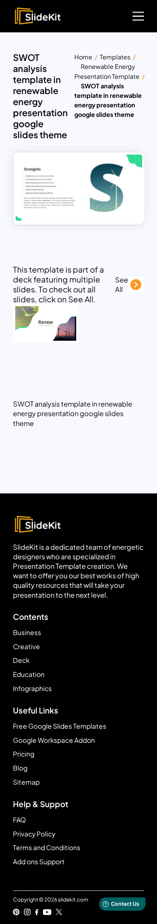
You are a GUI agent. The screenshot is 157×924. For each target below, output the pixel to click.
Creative (26, 646)
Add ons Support (39, 861)
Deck (21, 660)
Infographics (32, 688)
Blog (20, 768)
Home (83, 57)
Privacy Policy (34, 834)
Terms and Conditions (46, 847)
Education (29, 674)
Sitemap (26, 782)
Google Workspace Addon (54, 740)
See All (121, 284)
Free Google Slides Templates (59, 726)
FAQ (19, 819)
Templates (115, 57)
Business (27, 632)
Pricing (23, 754)
